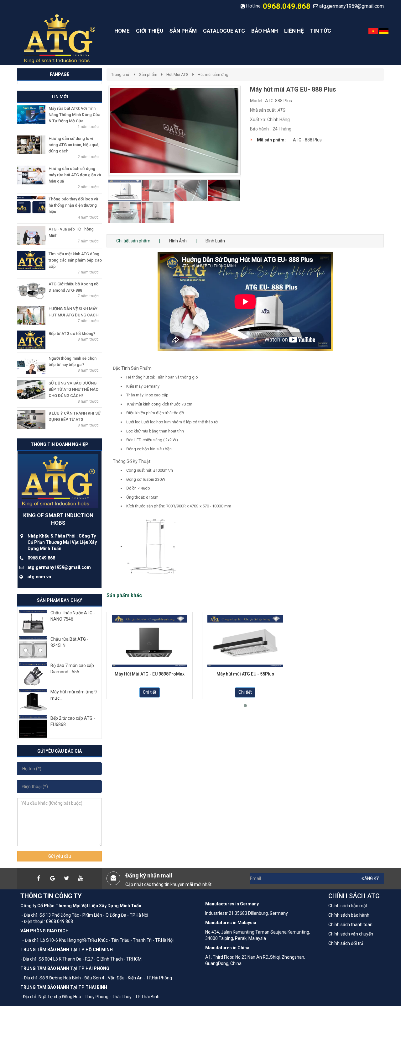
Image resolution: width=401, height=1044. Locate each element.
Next (251, 160)
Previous (98, 160)
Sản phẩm (148, 74)
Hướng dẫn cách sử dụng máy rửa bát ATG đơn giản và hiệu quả (75, 174)
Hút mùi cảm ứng (213, 74)
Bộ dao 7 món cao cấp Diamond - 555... (72, 668)
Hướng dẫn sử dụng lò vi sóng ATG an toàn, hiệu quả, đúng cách (74, 144)
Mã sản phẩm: (271, 139)
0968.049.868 (286, 6)
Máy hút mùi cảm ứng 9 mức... (73, 695)
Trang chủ (120, 74)
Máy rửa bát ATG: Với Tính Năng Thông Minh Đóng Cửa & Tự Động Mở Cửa (74, 114)
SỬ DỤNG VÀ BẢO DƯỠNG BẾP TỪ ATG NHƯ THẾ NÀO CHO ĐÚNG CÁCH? (73, 389)
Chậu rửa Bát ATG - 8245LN (69, 642)
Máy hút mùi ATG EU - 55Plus (245, 674)
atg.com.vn (39, 576)
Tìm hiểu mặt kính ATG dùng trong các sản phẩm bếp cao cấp (75, 260)
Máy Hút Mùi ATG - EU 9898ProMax (150, 674)
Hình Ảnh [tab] (178, 240)
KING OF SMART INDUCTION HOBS (58, 519)
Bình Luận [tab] (215, 240)
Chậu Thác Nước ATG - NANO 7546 (72, 616)
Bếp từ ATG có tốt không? (72, 333)
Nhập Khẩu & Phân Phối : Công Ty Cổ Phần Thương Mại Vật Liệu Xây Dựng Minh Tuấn (62, 542)
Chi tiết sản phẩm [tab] (133, 240)
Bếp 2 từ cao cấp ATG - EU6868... (72, 721)
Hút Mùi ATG (177, 74)
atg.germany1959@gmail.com (351, 6)
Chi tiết (149, 692)
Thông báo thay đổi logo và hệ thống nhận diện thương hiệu (73, 205)
